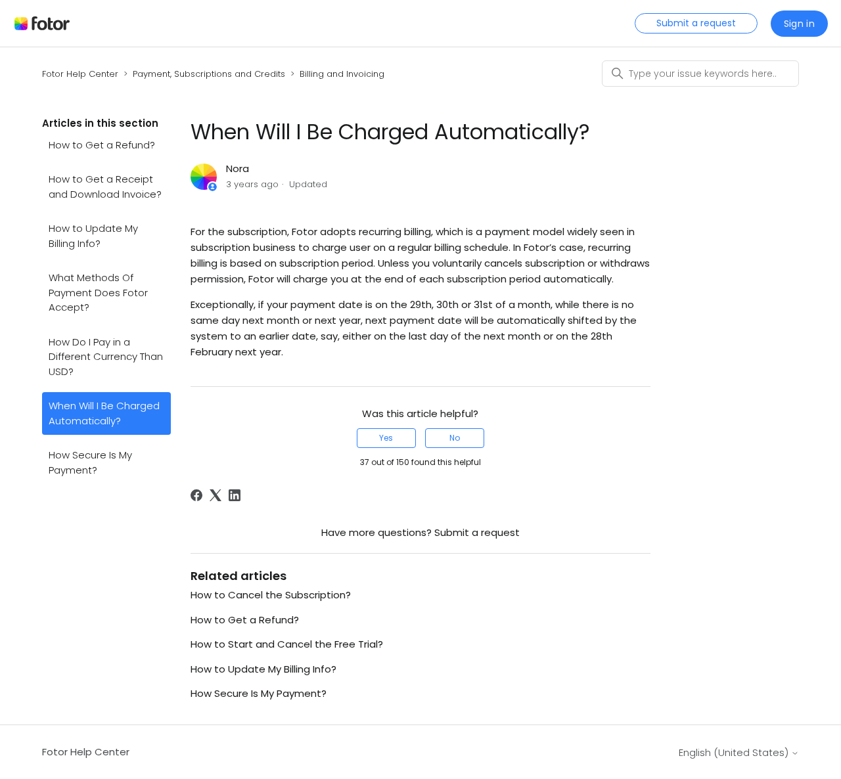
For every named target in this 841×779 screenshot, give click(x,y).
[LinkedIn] (234, 495)
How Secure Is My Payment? (90, 462)
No (454, 437)
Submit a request (696, 23)
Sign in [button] (799, 23)
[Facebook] (196, 495)
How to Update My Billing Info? (93, 235)
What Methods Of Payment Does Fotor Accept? (98, 292)
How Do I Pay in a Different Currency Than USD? (106, 356)
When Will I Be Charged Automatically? (104, 413)
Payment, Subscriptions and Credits (209, 74)
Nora (237, 168)
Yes (386, 437)
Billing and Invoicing (342, 74)
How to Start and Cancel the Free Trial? (287, 644)
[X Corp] (215, 495)
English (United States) (735, 752)
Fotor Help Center (80, 74)
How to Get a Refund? (102, 145)
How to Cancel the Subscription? (271, 595)
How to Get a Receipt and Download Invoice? (105, 186)
